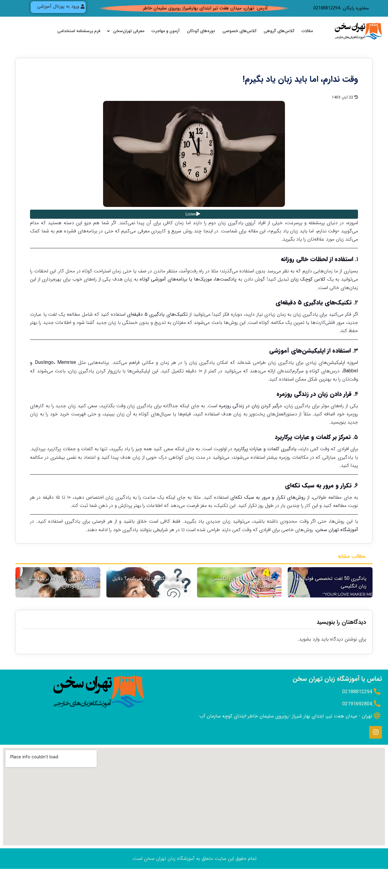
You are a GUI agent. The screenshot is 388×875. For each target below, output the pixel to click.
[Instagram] (375, 732)
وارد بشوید (309, 639)
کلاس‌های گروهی (279, 31)
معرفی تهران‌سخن (128, 31)
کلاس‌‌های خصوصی (239, 31)
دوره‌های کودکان (201, 31)
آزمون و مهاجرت (166, 31)
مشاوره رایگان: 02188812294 (341, 8)
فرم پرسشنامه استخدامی (78, 31)
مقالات (307, 31)
